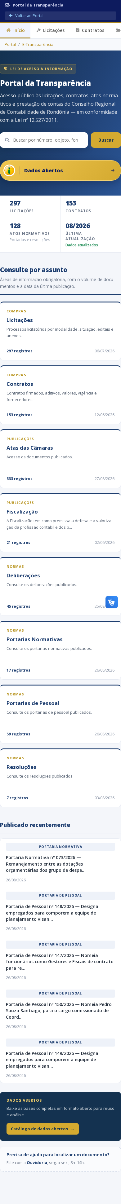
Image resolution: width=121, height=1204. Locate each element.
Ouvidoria (37, 1162)
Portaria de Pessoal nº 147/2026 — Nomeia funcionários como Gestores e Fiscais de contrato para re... (60, 961)
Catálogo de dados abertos (42, 1128)
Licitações (54, 30)
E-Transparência (37, 44)
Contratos (93, 30)
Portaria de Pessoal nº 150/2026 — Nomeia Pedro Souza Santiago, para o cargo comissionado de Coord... (59, 1010)
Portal (10, 44)
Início (19, 30)
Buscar (106, 140)
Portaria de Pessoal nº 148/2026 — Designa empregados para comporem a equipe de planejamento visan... (52, 912)
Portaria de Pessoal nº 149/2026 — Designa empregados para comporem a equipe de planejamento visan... (52, 1059)
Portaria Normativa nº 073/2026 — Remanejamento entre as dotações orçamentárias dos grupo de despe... (46, 863)
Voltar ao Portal (28, 15)
